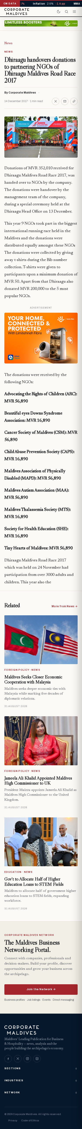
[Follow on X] (17, 1058)
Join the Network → (41, 989)
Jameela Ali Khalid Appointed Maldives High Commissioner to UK (38, 780)
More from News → (65, 606)
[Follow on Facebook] (8, 1058)
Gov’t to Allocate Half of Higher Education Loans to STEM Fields (33, 881)
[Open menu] (74, 11)
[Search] (66, 11)
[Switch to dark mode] (58, 11)
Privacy (12, 1120)
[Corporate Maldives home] (16, 11)
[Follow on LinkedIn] (37, 1058)
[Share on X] (55, 101)
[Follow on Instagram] (27, 1058)
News (8, 43)
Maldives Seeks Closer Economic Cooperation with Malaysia (33, 679)
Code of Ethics (30, 1120)
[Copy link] (74, 101)
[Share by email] (64, 101)
